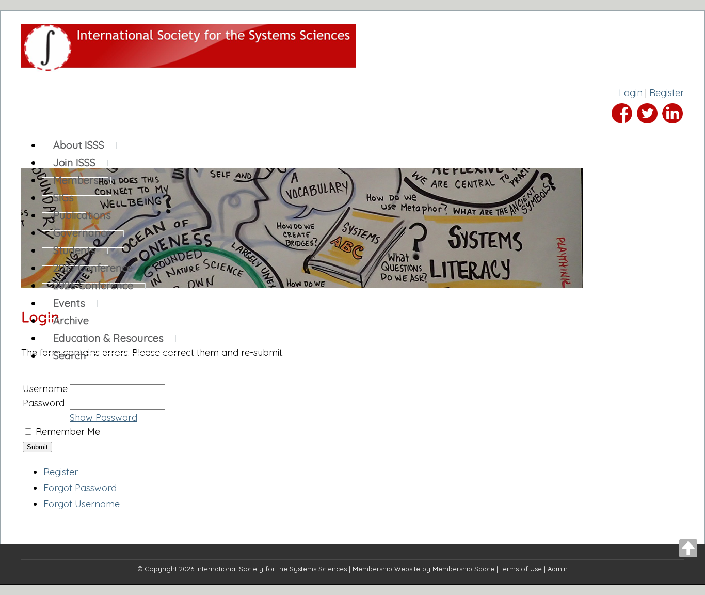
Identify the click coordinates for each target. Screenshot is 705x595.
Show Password (103, 418)
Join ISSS (74, 162)
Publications (82, 215)
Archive (71, 320)
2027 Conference (93, 267)
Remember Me (68, 431)
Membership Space (463, 569)
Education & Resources (108, 338)
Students (74, 250)
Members (76, 180)
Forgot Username (81, 504)
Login (631, 93)
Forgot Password (80, 488)
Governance (82, 232)
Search (69, 355)
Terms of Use (521, 569)
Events (69, 302)
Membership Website (386, 569)
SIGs (63, 197)
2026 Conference (93, 285)
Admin (558, 569)
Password (44, 403)
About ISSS (78, 144)
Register (666, 93)
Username (45, 389)
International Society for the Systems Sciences (271, 569)
